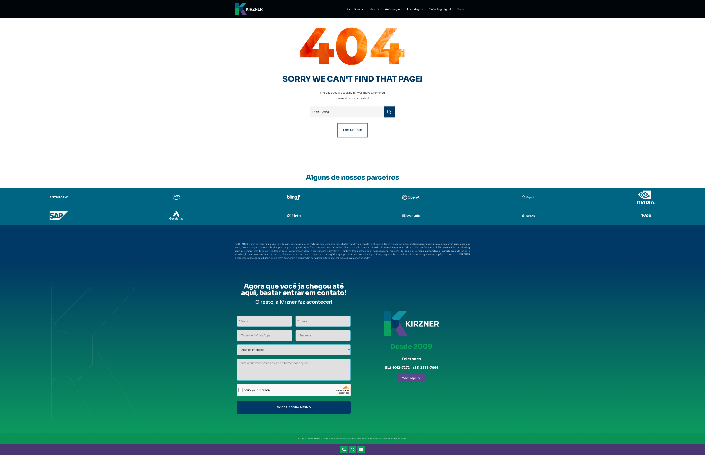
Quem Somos (354, 9)
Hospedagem (414, 9)
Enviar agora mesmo (294, 407)
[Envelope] (361, 449)
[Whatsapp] (352, 449)
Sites (372, 9)
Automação (392, 9)
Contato (462, 9)
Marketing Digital (440, 9)
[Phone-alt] (344, 449)
